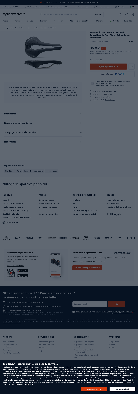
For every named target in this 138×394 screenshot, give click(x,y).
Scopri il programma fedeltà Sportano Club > (89, 261)
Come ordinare (9, 342)
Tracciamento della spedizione (10, 346)
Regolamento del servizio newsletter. (121, 313)
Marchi (99, 21)
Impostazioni (122, 389)
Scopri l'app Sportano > (15, 266)
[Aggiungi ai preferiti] (131, 66)
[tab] (43, 113)
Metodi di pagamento (11, 353)
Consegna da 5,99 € (12, 7)
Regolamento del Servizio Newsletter (43, 314)
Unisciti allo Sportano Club (87, 267)
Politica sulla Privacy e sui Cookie (12, 323)
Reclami (41, 348)
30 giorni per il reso (33, 7)
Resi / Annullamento (46, 345)
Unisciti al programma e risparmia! (110, 85)
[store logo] (14, 14)
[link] (120, 14)
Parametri (10, 113)
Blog (40, 351)
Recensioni (10, 141)
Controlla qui (110, 100)
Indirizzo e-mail (80, 304)
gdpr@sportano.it (76, 382)
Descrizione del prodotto (18, 123)
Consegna (7, 350)
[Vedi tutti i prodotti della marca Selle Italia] (130, 41)
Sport (17, 28)
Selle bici (53, 28)
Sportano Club (83, 7)
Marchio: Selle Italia (13, 171)
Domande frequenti (46, 342)
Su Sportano (114, 342)
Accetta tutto (94, 389)
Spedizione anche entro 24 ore (58, 7)
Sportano (9, 28)
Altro (116, 91)
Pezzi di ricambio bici (40, 28)
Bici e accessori (26, 28)
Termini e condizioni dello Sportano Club (84, 351)
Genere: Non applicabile (33, 171)
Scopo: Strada (51, 171)
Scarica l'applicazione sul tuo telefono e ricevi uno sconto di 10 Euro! (71, 2)
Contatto (121, 7)
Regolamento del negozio (84, 342)
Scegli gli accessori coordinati (21, 132)
